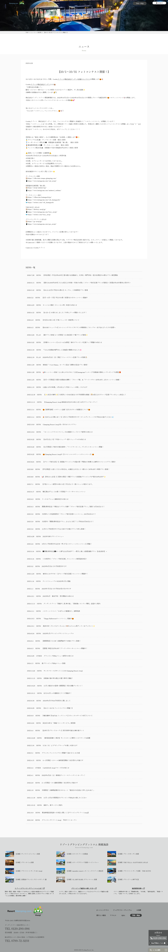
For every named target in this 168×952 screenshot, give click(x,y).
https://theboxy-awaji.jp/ (37, 209)
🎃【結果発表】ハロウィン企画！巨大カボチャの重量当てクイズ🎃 (66, 409)
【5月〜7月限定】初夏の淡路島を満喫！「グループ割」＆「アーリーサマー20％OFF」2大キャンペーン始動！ (82, 379)
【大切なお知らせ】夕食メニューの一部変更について (60, 320)
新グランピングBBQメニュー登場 (53, 663)
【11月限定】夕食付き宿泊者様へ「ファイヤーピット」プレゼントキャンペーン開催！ (73, 447)
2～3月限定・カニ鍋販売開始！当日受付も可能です (60, 782)
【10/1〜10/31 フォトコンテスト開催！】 (58, 708)
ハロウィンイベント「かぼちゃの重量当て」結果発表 (61, 611)
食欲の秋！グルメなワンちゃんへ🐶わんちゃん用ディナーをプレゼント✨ (69, 626)
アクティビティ (108, 3)
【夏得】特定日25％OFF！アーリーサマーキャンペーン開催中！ (64, 648)
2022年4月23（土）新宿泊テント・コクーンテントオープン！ (63, 775)
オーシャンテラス (102, 910)
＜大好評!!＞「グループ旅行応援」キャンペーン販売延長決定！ (65, 559)
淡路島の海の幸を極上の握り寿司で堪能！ (58, 678)
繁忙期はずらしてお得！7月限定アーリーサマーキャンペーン (64, 491)
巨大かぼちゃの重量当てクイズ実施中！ (58, 693)
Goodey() (71, 79)
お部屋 (74, 3)
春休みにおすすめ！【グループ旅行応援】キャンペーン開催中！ (65, 573)
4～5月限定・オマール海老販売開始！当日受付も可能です (63, 760)
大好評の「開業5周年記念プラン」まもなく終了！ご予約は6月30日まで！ (68, 521)
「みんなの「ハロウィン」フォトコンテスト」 (42, 111)
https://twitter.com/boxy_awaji (39, 214)
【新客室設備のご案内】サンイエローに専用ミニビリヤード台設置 (67, 738)
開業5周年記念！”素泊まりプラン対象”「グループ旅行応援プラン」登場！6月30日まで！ (73, 506)
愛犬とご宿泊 (94, 3)
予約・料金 (140, 3)
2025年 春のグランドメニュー (53, 536)
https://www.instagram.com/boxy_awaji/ (42, 212)
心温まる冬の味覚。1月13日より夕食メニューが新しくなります (65, 387)
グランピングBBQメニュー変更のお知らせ (59, 656)
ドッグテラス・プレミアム (122, 910)
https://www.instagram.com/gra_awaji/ (42, 224)
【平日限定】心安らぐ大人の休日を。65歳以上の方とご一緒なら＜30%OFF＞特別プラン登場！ (76, 469)
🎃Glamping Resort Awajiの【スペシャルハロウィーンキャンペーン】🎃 (68, 454)
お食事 (83, 3)
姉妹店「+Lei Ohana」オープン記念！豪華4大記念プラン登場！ (65, 364)
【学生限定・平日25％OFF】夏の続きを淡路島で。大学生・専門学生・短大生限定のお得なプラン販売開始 (80, 275)
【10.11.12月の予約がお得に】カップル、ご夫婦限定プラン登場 (65, 290)
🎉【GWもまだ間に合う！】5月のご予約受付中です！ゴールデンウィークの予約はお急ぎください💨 (78, 417)
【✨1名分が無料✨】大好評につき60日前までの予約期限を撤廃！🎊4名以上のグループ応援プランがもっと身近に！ (85, 394)
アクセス (120, 3)
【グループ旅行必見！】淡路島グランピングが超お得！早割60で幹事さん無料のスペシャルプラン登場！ (79, 461)
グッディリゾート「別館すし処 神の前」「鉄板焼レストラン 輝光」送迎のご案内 (72, 603)
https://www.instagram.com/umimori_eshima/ (44, 190)
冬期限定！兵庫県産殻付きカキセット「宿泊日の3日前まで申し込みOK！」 (68, 790)
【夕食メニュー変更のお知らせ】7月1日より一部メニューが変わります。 (67, 484)
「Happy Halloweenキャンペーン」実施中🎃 (58, 618)
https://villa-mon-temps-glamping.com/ (42, 178)
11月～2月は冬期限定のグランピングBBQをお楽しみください (65, 797)
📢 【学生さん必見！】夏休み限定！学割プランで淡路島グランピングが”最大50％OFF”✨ (74, 476)
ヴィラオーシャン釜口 (51, 145)
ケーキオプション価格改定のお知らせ (55, 499)
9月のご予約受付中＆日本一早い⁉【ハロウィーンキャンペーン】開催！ (67, 544)
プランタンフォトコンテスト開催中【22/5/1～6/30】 (61, 753)
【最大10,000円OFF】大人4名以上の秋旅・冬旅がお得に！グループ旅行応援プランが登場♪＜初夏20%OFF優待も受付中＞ (87, 282)
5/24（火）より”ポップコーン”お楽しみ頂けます (60, 745)
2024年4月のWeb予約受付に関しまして (56, 700)
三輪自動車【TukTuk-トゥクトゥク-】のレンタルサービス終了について (67, 715)
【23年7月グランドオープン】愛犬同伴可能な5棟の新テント (63, 730)
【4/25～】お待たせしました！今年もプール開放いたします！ (65, 312)
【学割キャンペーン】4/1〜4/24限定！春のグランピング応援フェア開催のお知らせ (72, 342)
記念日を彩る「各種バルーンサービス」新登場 (59, 723)
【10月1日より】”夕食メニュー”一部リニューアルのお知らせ (64, 439)
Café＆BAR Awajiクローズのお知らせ (56, 768)
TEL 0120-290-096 (17, 928)
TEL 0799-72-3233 (17, 941)
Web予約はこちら (157, 943)
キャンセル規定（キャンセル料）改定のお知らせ (60, 305)
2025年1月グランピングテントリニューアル (58, 633)
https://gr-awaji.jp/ (35, 221)
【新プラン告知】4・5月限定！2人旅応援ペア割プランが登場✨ (65, 335)
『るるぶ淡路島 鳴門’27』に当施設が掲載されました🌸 (62, 350)
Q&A (129, 3)
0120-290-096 (159, 938)
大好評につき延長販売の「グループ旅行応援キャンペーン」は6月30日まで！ (69, 514)
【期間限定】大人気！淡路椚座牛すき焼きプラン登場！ (61, 641)
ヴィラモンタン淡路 (49, 140)
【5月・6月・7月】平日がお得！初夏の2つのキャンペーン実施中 (65, 297)
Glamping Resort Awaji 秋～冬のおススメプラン (60, 424)
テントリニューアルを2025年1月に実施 (56, 581)
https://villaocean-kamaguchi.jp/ (40, 197)
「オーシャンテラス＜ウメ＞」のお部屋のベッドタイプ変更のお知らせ (68, 432)
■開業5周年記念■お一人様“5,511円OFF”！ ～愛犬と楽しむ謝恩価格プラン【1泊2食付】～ (75, 551)
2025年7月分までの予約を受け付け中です (56, 588)
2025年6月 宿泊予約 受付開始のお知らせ (58, 596)
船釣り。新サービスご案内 (53, 805)
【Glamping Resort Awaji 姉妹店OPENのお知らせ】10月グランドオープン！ (71, 402)
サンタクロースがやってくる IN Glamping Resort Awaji (63, 670)
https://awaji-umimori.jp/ (37, 187)
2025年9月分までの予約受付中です (54, 566)
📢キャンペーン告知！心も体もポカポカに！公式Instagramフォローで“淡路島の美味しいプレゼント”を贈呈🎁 (82, 372)
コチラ (37, 234)
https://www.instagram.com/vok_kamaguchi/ (44, 200)
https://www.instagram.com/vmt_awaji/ (42, 181)
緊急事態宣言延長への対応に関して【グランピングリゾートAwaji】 (65, 812)
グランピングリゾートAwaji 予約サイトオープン (59, 820)
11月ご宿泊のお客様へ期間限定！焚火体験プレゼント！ (63, 685)
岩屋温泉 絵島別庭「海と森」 (58, 142)
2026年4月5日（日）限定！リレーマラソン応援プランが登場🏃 (65, 357)
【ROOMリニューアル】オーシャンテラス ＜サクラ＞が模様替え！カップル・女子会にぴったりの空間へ (79, 327)
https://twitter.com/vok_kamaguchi (41, 202)
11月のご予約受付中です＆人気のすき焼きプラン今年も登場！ (64, 529)
